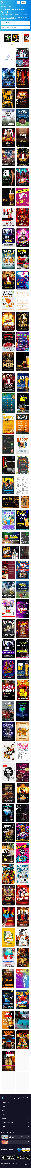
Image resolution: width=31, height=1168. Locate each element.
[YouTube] (27, 1097)
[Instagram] (18, 1097)
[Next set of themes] (29, 39)
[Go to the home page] (1, 2)
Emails (22, 23)
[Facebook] (14, 1097)
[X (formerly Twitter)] (23, 1097)
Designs (8, 23)
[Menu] (29, 2)
